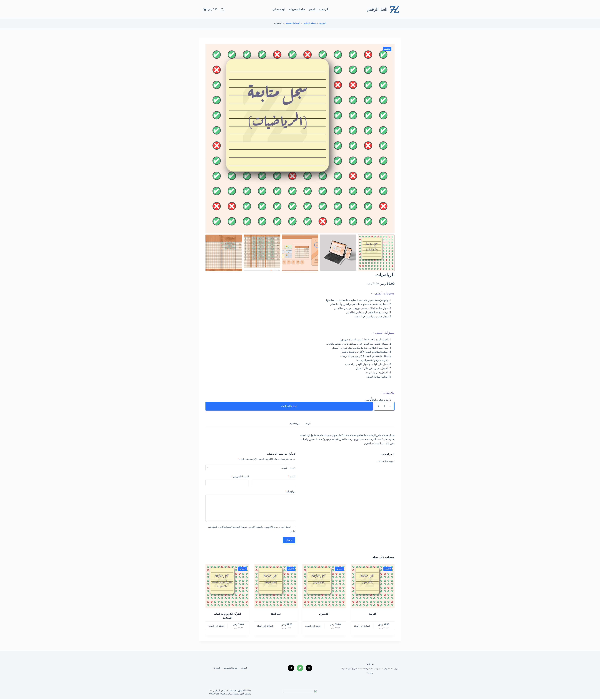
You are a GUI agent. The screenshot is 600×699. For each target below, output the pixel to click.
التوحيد (373, 613)
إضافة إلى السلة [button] (362, 626)
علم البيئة (276, 613)
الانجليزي (324, 613)
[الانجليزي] (324, 586)
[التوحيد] (373, 586)
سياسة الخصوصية (230, 668)
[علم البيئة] (276, 586)
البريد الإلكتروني (240, 476)
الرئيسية (323, 9)
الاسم (291, 476)
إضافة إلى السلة (289, 406)
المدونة (244, 668)
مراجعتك (290, 491)
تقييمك (292, 468)
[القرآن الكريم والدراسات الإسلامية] (227, 586)
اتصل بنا (217, 668)
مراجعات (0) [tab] (294, 423)
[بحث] (222, 9)
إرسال (289, 540)
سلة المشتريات (297, 9)
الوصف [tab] (307, 423)
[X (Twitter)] (309, 668)
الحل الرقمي (377, 9)
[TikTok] (291, 668)
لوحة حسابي (278, 9)
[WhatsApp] (300, 668)
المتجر (312, 9)
